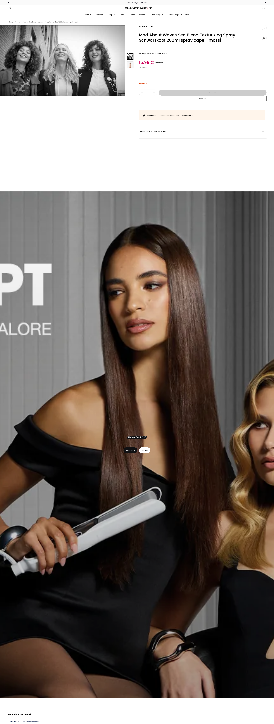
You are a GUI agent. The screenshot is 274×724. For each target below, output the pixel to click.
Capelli (112, 15)
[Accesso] (258, 8)
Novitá (88, 15)
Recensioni (143, 15)
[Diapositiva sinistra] (8, 2)
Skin (122, 15)
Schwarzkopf (146, 26)
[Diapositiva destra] (265, 2)
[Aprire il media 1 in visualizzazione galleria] (130, 56)
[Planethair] (139, 8)
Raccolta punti (175, 15)
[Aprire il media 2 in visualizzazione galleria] (130, 64)
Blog (187, 15)
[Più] (154, 93)
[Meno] (142, 93)
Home (11, 22)
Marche (99, 15)
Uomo (132, 15)
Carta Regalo (157, 15)
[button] (10, 8)
